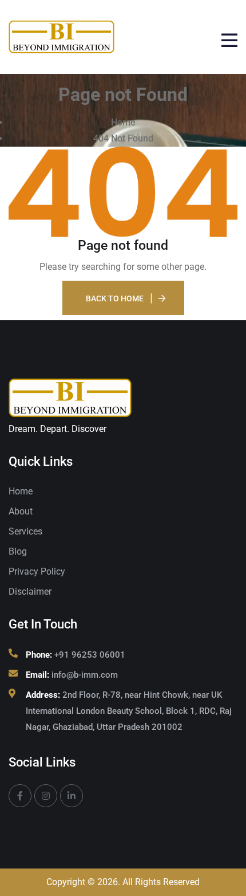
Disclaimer (30, 591)
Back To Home (115, 298)
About (21, 511)
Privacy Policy (37, 571)
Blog (18, 551)
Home (21, 491)
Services (25, 531)
